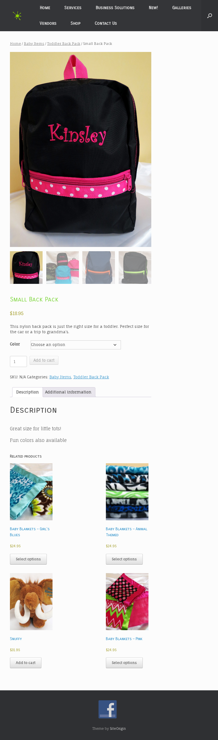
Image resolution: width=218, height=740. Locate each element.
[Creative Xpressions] (17, 15)
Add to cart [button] (25, 663)
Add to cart (43, 360)
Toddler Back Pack (63, 43)
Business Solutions (115, 7)
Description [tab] (27, 392)
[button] (209, 15)
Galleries (181, 7)
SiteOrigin (118, 729)
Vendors (48, 23)
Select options (28, 559)
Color (15, 344)
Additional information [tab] (68, 392)
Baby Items (34, 43)
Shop (76, 23)
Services (72, 7)
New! (153, 7)
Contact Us (106, 23)
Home (45, 7)
